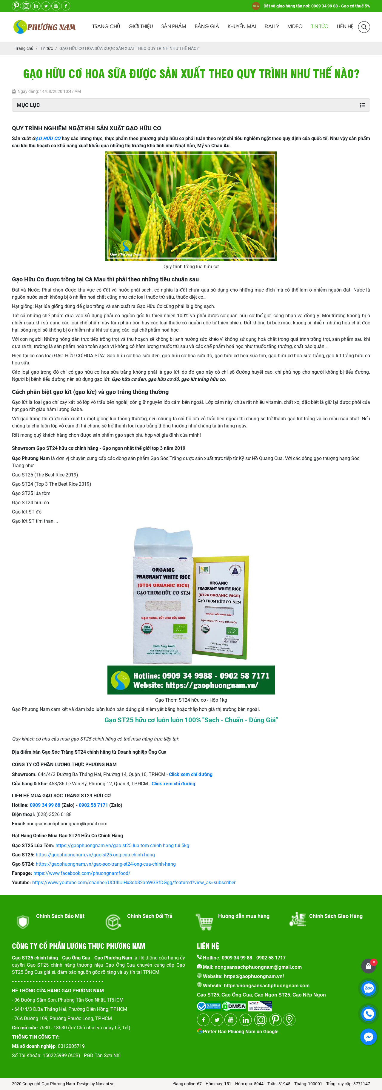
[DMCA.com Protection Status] (233, 1004)
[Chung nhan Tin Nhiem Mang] (260, 1004)
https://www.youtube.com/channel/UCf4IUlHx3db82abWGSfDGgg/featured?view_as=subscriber (133, 882)
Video (295, 26)
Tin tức (319, 26)
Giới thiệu (141, 26)
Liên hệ (345, 26)
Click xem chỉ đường (173, 784)
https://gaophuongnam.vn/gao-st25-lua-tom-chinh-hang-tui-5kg (122, 845)
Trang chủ (106, 26)
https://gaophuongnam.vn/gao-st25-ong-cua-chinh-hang (95, 855)
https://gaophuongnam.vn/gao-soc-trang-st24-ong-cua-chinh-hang (106, 864)
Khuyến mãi (242, 26)
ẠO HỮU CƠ (47, 138)
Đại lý (272, 26)
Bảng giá (207, 26)
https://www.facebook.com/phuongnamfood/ (81, 873)
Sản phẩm (173, 26)
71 (105, 805)
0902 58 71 (91, 805)
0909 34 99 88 (45, 805)
